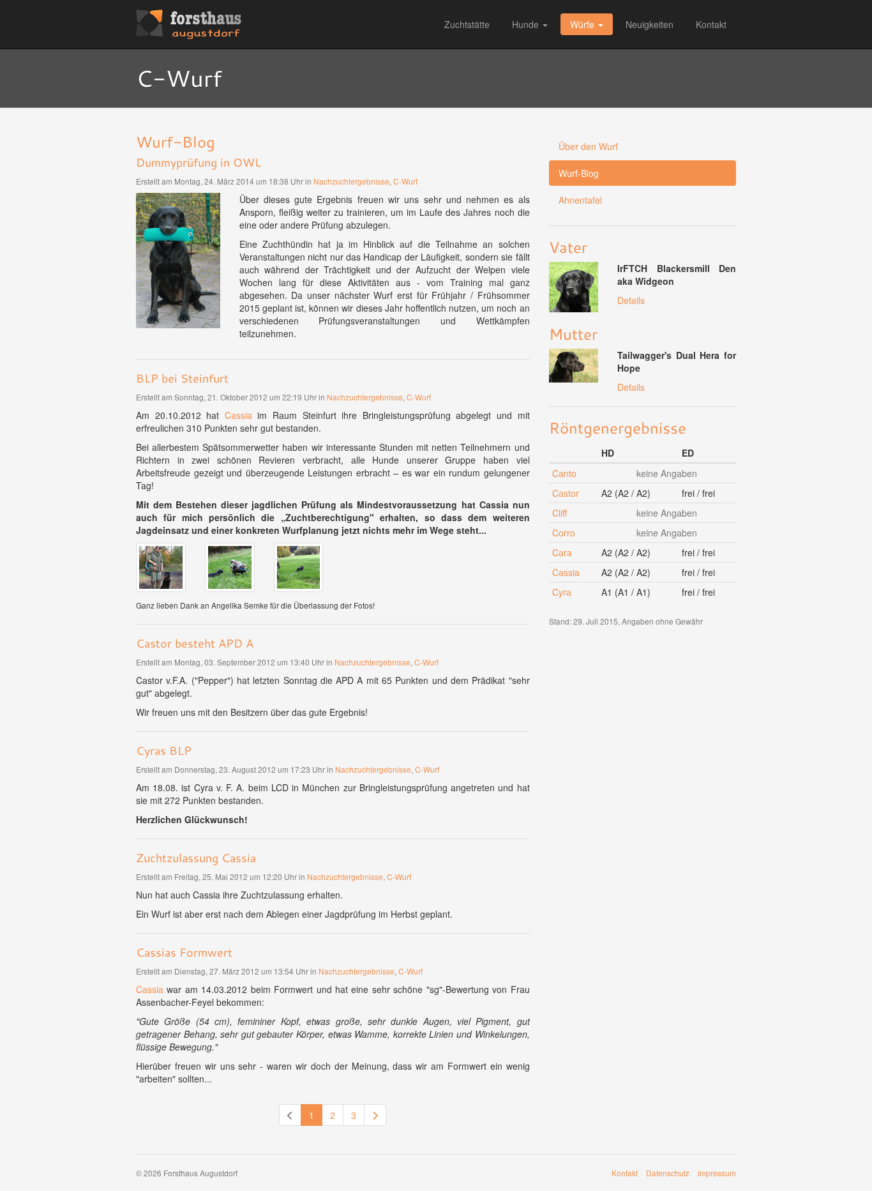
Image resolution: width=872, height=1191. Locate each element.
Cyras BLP (164, 750)
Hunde (525, 24)
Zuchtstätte (467, 24)
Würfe (582, 24)
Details (631, 300)
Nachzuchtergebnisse (351, 181)
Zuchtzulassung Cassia (196, 857)
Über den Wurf (588, 146)
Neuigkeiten (649, 24)
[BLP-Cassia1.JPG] (161, 568)
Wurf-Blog (579, 173)
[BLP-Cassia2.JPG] (230, 568)
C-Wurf (405, 181)
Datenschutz (667, 1172)
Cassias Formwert (184, 952)
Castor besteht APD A (194, 643)
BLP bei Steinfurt (182, 378)
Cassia (238, 415)
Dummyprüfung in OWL (198, 162)
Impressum (717, 1172)
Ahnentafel (580, 199)
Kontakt (711, 24)
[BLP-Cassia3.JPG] (299, 568)
